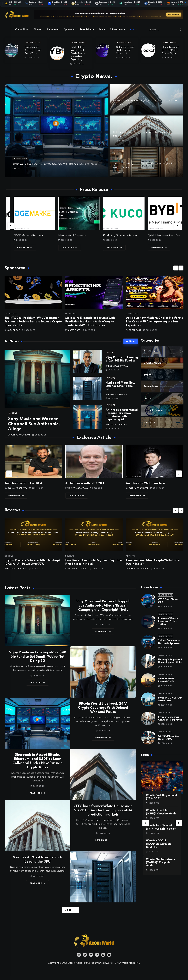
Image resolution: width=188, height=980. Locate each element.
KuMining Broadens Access (68, 235)
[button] (11, 225)
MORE (68, 910)
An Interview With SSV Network (148, 483)
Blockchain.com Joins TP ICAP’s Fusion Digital (170, 50)
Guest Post (13, 330)
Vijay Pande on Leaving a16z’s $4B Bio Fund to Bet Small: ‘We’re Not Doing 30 (37, 657)
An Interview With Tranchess (84, 483)
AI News (38, 30)
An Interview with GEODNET (24, 483)
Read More (16, 248)
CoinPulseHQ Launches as (156, 235)
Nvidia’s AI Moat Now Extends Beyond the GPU (120, 386)
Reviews (9, 556)
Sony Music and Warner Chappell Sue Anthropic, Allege (34, 424)
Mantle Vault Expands (19, 235)
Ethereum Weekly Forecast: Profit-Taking (168, 621)
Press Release (87, 30)
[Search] (181, 30)
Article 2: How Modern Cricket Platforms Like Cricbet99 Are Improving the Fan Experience (154, 322)
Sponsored (69, 30)
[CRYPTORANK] (185, 3)
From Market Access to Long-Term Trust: (33, 50)
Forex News (53, 30)
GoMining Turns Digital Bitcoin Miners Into (125, 50)
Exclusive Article (14, 477)
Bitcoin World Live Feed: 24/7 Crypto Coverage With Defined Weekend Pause (54, 164)
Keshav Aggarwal (20, 435)
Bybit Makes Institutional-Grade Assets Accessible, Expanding (77, 53)
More (132, 30)
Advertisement (117, 30)
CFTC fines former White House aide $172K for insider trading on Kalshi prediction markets (103, 811)
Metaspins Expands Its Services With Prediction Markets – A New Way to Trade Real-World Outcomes (90, 322)
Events (101, 30)
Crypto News (22, 30)
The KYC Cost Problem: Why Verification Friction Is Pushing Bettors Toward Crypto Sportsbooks (33, 322)
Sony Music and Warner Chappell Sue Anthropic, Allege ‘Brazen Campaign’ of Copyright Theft (102, 606)
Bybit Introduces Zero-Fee (112, 235)
